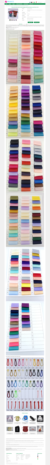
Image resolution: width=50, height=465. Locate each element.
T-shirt (21, 458)
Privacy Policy (7, 455)
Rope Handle (22, 455)
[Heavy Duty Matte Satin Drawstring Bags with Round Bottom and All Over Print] (10, 20)
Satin (16, 456)
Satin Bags (12, 5)
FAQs (6, 459)
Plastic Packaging (23, 454)
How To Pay (7, 458)
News (6, 456)
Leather (17, 459)
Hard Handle (22, 459)
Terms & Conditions (8, 460)
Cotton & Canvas (18, 458)
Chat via (36, 22)
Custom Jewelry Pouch (28, 455)
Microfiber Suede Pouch (28, 456)
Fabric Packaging (9, 5)
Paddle (17, 460)
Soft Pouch (27, 458)
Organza (17, 455)
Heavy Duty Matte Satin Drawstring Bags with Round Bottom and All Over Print (20, 5)
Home (6, 5)
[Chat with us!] (37, 459)
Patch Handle (22, 456)
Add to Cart (30, 22)
